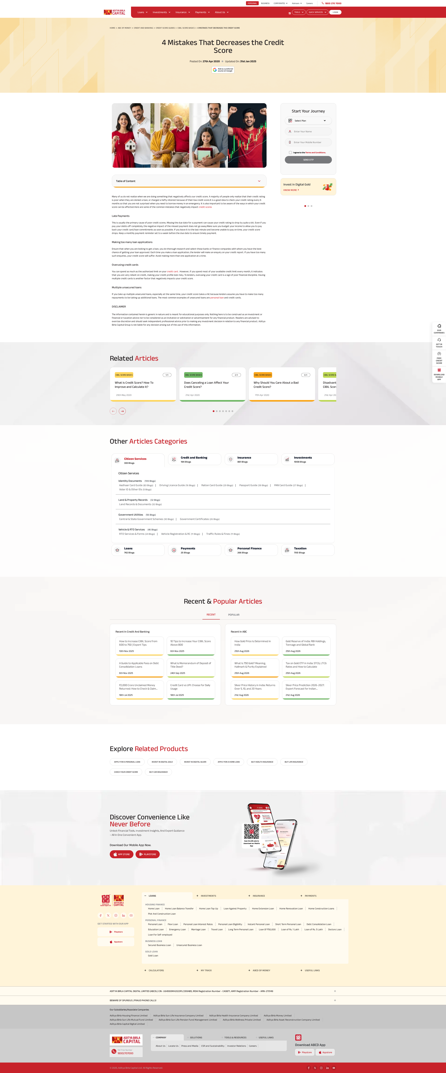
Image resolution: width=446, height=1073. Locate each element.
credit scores (205, 207)
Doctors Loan (334, 929)
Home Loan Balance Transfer (179, 908)
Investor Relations (236, 1045)
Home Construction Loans (321, 908)
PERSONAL (252, 3)
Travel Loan (217, 929)
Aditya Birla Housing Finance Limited (129, 1015)
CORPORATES (279, 3)
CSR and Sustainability (212, 1045)
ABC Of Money (124, 28)
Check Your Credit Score (126, 772)
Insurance (181, 12)
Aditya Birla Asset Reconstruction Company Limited (293, 1019)
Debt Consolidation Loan (319, 924)
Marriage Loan (198, 929)
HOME (112, 28)
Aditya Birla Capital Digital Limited (127, 1023)
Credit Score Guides (165, 28)
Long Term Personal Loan (240, 929)
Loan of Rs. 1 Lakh (290, 929)
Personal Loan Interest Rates (198, 924)
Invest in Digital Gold (162, 762)
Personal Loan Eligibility (230, 924)
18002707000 (125, 1053)
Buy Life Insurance (294, 762)
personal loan (217, 297)
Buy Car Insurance (158, 772)
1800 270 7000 (333, 3)
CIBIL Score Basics (186, 28)
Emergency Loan (177, 929)
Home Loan (153, 908)
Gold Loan (153, 955)
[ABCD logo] (126, 1039)
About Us (220, 12)
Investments (160, 12)
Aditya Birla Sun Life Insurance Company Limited (178, 1015)
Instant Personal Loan (259, 924)
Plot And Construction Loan (162, 913)
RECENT (211, 614)
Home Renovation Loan (291, 908)
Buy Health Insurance (262, 762)
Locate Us (173, 1045)
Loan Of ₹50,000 (267, 929)
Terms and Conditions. (315, 152)
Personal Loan (155, 924)
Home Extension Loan (263, 908)
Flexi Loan (173, 924)
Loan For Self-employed (160, 934)
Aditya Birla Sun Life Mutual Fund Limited (131, 1019)
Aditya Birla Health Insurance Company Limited (233, 1015)
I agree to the (309, 152)
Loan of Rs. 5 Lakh (314, 929)
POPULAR (233, 614)
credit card (172, 271)
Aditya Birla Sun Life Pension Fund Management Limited (188, 1019)
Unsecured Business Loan (189, 945)
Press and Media (189, 1045)
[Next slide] (122, 411)
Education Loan (156, 929)
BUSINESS (265, 3)
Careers (309, 3)
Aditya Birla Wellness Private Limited (242, 1019)
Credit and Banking (143, 28)
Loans (141, 12)
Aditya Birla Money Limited (278, 1015)
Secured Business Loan (159, 945)
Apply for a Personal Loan (127, 762)
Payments (200, 12)
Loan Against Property (235, 908)
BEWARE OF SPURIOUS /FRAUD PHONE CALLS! (133, 1000)
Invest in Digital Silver (195, 762)
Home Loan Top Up (208, 908)
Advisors (295, 3)
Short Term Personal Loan (288, 924)
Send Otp (308, 159)
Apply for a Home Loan (229, 762)
